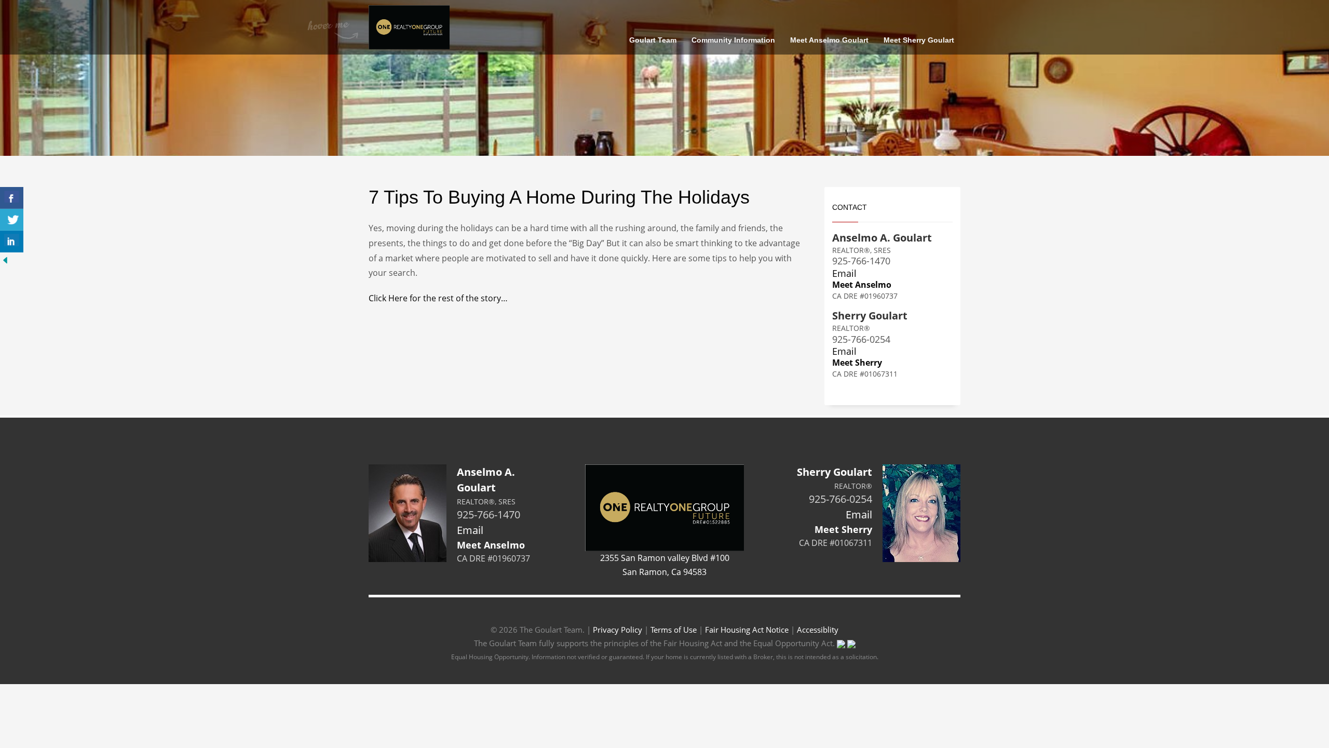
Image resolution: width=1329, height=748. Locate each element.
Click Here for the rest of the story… (438, 298)
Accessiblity (817, 629)
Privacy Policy (617, 629)
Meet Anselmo (861, 284)
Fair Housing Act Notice (747, 629)
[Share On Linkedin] (11, 241)
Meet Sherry (857, 362)
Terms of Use (673, 629)
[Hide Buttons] (5, 259)
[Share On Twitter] (11, 220)
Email (844, 273)
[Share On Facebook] (11, 198)
